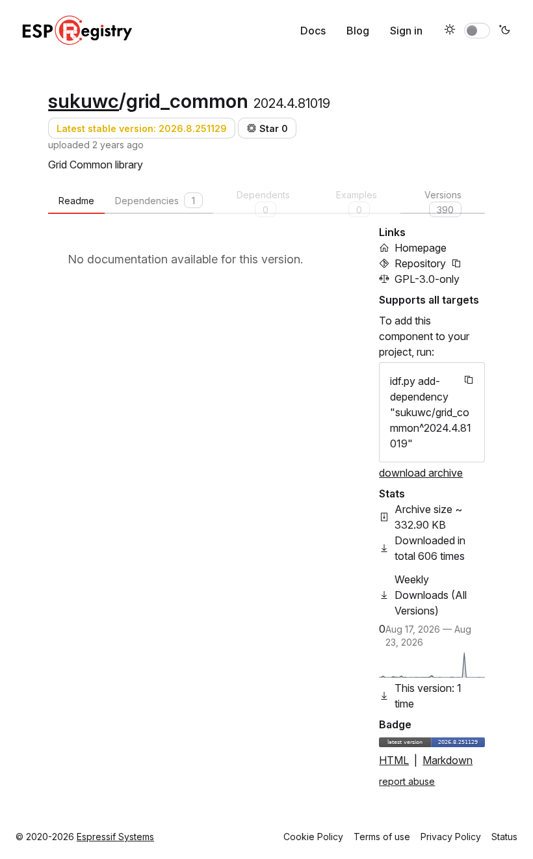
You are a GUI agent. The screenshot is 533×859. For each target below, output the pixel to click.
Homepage (421, 247)
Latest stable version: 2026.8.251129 (142, 128)
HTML (394, 760)
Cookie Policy (313, 836)
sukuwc (83, 100)
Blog (357, 30)
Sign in (406, 30)
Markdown (447, 760)
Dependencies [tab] (155, 200)
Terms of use (382, 836)
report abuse (407, 781)
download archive (421, 472)
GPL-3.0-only (427, 278)
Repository (420, 263)
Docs (313, 30)
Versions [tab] (443, 201)
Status (504, 836)
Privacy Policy (451, 836)
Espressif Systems (115, 836)
